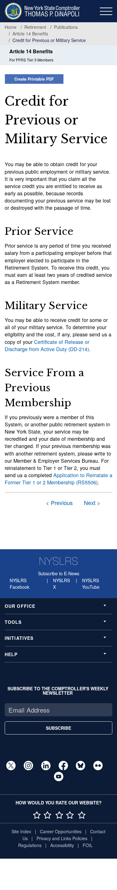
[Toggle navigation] (106, 11)
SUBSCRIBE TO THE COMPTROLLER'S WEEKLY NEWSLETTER (57, 690)
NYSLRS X (61, 583)
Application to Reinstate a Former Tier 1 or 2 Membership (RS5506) (58, 478)
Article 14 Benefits (30, 33)
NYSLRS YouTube (91, 583)
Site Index (21, 831)
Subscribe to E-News (58, 573)
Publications (66, 27)
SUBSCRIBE (58, 728)
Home (11, 27)
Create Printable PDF (34, 79)
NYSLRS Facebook (19, 583)
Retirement (35, 27)
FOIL (88, 845)
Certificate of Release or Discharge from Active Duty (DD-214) (47, 345)
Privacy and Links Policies (62, 838)
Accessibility (62, 845)
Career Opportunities (60, 831)
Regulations (29, 845)
